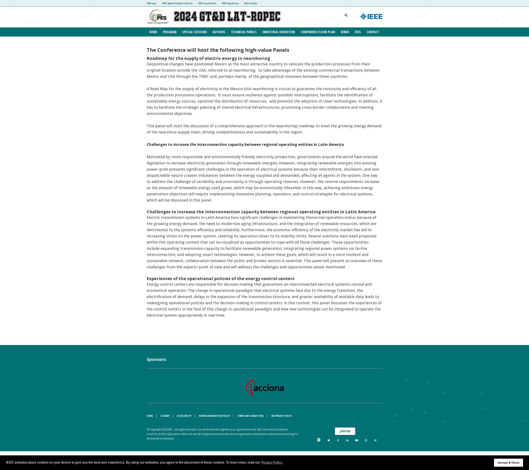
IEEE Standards (207, 3)
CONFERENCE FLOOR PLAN (318, 32)
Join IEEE (345, 431)
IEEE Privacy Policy (281, 416)
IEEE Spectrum (230, 3)
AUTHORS (219, 32)
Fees (358, 32)
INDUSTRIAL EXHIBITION (278, 32)
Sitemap (164, 416)
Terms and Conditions (250, 416)
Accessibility (184, 416)
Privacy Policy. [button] (272, 462)
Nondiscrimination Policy (214, 416)
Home (150, 416)
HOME (153, 32)
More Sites (250, 3)
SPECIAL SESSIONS (194, 32)
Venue (345, 32)
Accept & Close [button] (508, 462)
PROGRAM (169, 32)
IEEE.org (151, 3)
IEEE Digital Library (177, 3)
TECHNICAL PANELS (244, 32)
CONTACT (373, 32)
